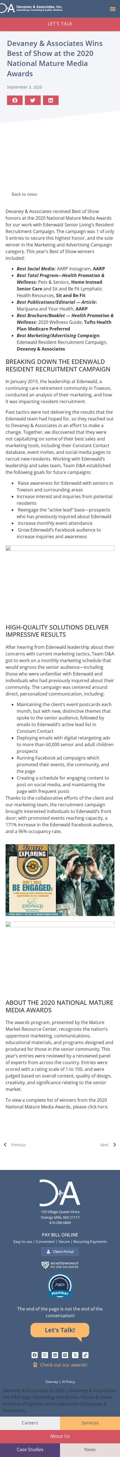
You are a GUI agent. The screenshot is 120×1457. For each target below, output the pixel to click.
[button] (112, 8)
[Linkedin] (55, 1355)
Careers (30, 1423)
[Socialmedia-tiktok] (85, 1355)
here (102, 1107)
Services (90, 1423)
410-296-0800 (60, 1222)
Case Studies (30, 1449)
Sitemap (51, 1381)
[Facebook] (35, 1355)
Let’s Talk (60, 24)
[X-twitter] (75, 1355)
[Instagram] (45, 1355)
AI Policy (68, 1381)
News (90, 1449)
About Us (60, 1436)
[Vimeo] (65, 1355)
